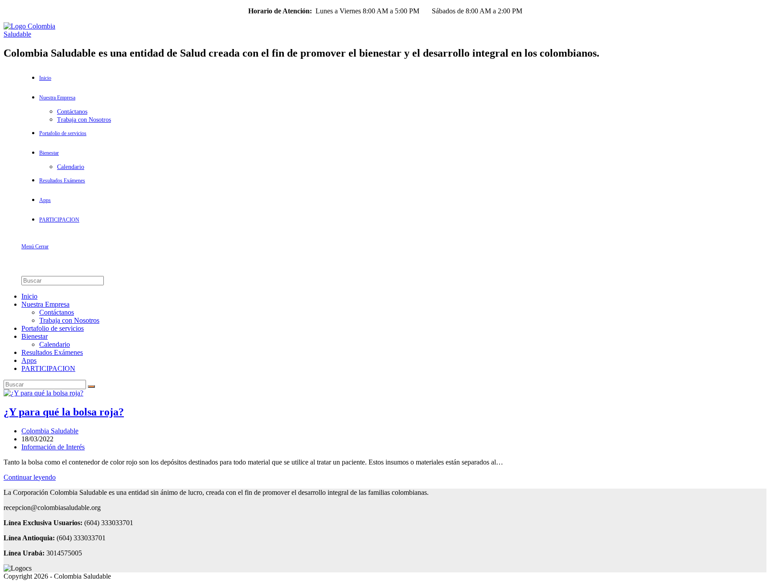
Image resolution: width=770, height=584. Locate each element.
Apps (29, 360)
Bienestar (34, 336)
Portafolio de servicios (52, 328)
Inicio (29, 296)
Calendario (54, 344)
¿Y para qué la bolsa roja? (64, 412)
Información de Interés (53, 447)
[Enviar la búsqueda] (91, 386)
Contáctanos (56, 312)
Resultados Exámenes (52, 352)
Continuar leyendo (30, 477)
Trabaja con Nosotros (69, 320)
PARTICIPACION (48, 368)
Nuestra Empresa (45, 304)
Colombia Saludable (49, 431)
